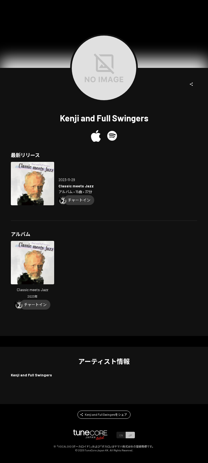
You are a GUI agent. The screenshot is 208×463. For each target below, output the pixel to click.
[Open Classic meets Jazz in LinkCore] (32, 183)
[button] (191, 84)
